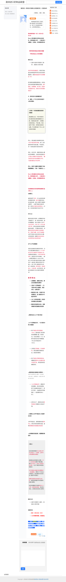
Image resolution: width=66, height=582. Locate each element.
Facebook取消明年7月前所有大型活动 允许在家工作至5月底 (55, 20)
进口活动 (7, 13)
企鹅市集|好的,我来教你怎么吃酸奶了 (55, 25)
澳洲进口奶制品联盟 (15, 1)
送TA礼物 (33, 534)
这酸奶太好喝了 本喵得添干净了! (55, 30)
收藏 (40, 12)
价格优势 (10, 11)
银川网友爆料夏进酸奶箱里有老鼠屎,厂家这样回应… (55, 18)
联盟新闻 (12, 13)
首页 (6, 11)
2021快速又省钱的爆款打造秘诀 (55, 28)
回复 (44, 12)
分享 (39, 534)
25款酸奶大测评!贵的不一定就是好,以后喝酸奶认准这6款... (55, 23)
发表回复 (24, 542)
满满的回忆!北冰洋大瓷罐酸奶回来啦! (55, 13)
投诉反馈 (46, 579)
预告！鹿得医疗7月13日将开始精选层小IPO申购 (55, 33)
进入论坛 (58, 2)
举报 (40, 536)
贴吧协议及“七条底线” (39, 542)
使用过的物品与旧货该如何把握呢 (55, 11)
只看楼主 (36, 12)
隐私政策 (41, 579)
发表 (23, 569)
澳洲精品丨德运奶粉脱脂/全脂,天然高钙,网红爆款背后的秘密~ (55, 16)
